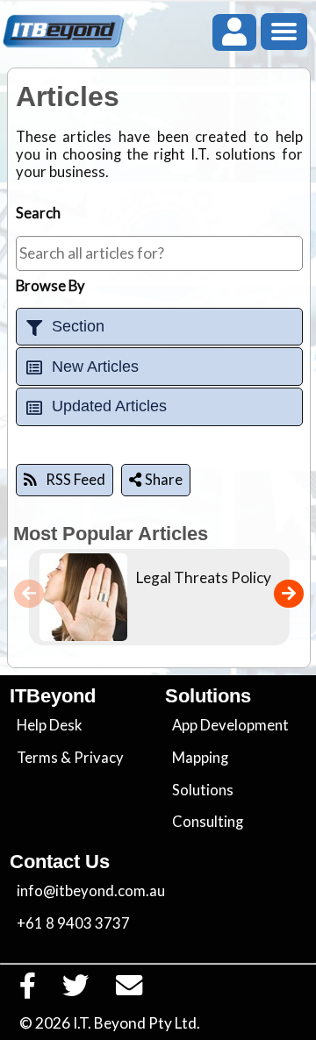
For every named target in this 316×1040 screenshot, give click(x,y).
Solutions (202, 790)
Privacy (99, 757)
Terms (37, 757)
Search (38, 213)
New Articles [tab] (95, 366)
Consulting (207, 821)
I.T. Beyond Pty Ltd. (136, 1023)
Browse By (50, 286)
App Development (230, 725)
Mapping (200, 757)
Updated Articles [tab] (109, 406)
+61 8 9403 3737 (73, 923)
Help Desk (50, 725)
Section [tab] (78, 326)
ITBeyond (53, 696)
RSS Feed (75, 479)
